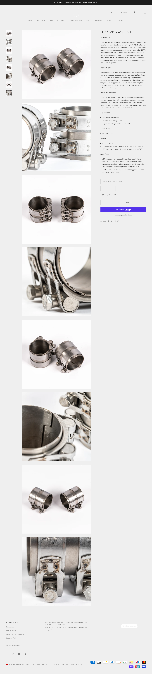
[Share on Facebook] (108, 221)
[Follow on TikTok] (25, 654)
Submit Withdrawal (13, 646)
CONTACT (122, 21)
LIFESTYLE (98, 21)
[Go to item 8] (9, 93)
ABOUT (29, 21)
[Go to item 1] (9, 33)
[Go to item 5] (9, 67)
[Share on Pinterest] (115, 221)
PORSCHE (41, 21)
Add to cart (123, 202)
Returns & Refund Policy (15, 634)
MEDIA (110, 21)
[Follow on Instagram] (13, 654)
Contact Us (10, 627)
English (123, 12)
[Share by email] (118, 221)
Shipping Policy (11, 638)
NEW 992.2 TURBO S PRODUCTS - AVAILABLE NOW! (76, 2)
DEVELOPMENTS (57, 21)
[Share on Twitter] (112, 221)
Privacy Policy (11, 631)
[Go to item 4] (9, 59)
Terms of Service (12, 642)
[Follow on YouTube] (19, 654)
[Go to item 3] (9, 50)
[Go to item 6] (9, 76)
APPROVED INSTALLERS (79, 21)
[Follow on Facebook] (7, 654)
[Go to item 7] (9, 84)
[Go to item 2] (9, 42)
